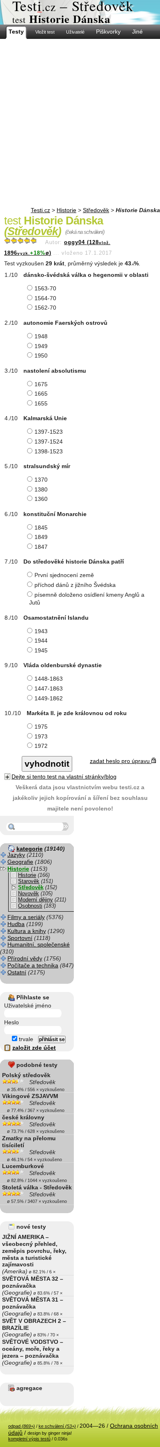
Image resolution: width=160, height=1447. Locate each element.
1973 (41, 736)
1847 (41, 546)
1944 (41, 640)
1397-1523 (48, 431)
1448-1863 (48, 678)
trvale (25, 1039)
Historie (66, 210)
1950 (41, 355)
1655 (41, 403)
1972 (41, 746)
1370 (41, 479)
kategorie (29, 848)
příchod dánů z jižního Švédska (75, 585)
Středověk (96, 210)
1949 (41, 346)
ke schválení (57, 1426)
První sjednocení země (64, 575)
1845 (41, 527)
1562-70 (45, 307)
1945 (41, 650)
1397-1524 (48, 441)
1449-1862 (48, 698)
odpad (21, 1426)
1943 (41, 631)
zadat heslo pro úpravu (120, 761)
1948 (41, 336)
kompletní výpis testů (29, 1438)
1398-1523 (48, 451)
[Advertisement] (80, 123)
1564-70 (45, 298)
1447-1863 (48, 688)
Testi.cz (40, 210)
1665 (41, 393)
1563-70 (45, 288)
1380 (41, 489)
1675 (41, 384)
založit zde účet (34, 1047)
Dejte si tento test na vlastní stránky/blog (64, 776)
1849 (41, 537)
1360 (41, 499)
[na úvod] (80, 12)
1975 (41, 726)
